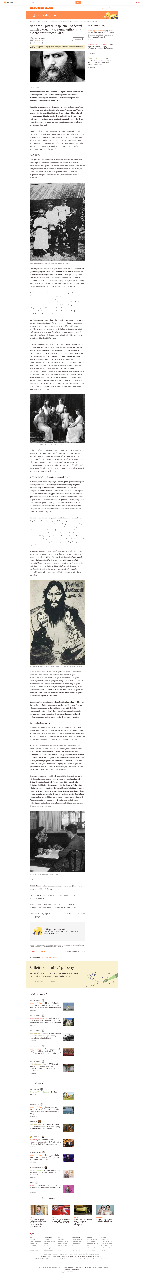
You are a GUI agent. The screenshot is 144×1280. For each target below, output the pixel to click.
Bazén (49, 1256)
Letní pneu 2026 (105, 1239)
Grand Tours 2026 (48, 1250)
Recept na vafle (76, 1248)
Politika (33, 1140)
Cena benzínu (81, 1254)
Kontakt (72, 1267)
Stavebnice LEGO (59, 1258)
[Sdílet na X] (84, 951)
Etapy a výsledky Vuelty (49, 1241)
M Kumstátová (34, 1104)
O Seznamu (46, 1267)
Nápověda (66, 1267)
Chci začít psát (109, 8)
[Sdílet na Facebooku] (81, 951)
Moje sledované (92, 8)
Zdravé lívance (76, 1243)
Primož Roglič (47, 1248)
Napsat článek (74, 931)
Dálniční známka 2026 (106, 1241)
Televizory (89, 1258)
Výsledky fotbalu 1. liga (63, 1241)
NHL (59, 1250)
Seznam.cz (138, 2)
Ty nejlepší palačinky (77, 1239)
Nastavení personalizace (72, 1269)
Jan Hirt (46, 1243)
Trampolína (64, 1256)
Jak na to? (52, 981)
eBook (33, 43)
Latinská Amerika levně (92, 1248)
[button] (57, 66)
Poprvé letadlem (91, 1241)
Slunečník (70, 1256)
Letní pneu (76, 1258)
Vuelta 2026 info (48, 1239)
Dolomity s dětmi (91, 1250)
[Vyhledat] (78, 2)
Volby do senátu (33, 1248)
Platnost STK (104, 1250)
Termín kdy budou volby (35, 1245)
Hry (31, 1185)
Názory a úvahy (36, 1170)
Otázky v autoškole (105, 1248)
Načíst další (51, 1198)
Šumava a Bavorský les (92, 1243)
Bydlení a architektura (97, 44)
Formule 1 (60, 1248)
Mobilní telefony (50, 1258)
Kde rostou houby (73, 1254)
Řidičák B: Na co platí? (106, 1245)
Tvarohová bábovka (77, 1245)
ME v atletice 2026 (62, 1245)
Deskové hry (83, 1258)
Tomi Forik (33, 1121)
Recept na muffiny (77, 1241)
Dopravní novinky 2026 (106, 1243)
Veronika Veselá (35, 1152)
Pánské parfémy (105, 1258)
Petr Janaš (36, 1137)
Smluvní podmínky (56, 1267)
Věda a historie (94, 58)
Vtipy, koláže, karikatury (39, 1092)
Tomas (32, 1182)
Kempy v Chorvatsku (92, 1239)
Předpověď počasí (63, 1254)
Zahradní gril (96, 1256)
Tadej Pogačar (47, 1245)
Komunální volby (34, 1250)
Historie (55, 957)
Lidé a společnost (95, 30)
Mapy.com (55, 1254)
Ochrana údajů (80, 1267)
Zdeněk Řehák (34, 1089)
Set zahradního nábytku (86, 1256)
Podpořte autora (77, 39)
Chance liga (61, 1239)
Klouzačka (76, 1256)
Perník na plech (76, 1250)
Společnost (48, 957)
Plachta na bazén (56, 1256)
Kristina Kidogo (40, 38)
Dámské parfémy (68, 1258)
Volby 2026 (32, 1239)
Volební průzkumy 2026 (35, 1241)
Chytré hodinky (96, 1258)
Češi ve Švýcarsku (91, 1245)
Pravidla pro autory (90, 1267)
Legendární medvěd (36, 1167)
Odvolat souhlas (102, 1267)
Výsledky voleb (33, 1243)
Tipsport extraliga (62, 1243)
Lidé (42, 957)
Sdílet (39, 43)
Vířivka (101, 1256)
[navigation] (2, 2)
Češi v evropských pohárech (93, 1254)
